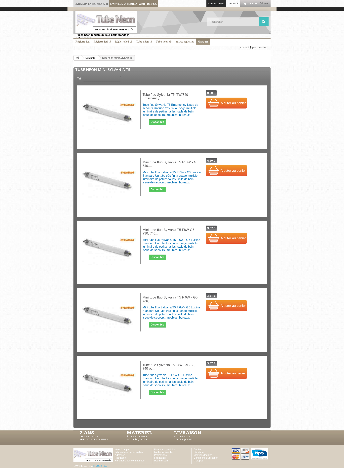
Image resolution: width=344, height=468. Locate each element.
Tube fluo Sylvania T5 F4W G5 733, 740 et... (169, 366)
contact (244, 47)
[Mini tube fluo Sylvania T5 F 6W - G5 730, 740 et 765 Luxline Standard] (109, 320)
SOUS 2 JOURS (183, 439)
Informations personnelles (129, 452)
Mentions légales (203, 455)
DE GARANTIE (89, 436)
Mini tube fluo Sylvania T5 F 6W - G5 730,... (170, 299)
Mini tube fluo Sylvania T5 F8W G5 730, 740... (168, 231)
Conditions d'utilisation (206, 457)
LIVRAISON (187, 432)
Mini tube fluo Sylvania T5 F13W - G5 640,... (170, 164)
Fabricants (160, 457)
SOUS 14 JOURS (137, 439)
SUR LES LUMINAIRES (94, 439)
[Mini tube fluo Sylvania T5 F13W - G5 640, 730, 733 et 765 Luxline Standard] (109, 185)
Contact (198, 449)
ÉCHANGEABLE (137, 436)
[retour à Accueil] (77, 57)
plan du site (259, 47)
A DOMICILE (182, 436)
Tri (79, 78)
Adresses (120, 455)
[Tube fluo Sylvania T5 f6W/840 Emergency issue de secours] (109, 117)
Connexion (233, 3)
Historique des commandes (130, 460)
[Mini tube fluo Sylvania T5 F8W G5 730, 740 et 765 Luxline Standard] (109, 252)
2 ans (87, 432)
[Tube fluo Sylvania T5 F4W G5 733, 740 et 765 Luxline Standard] (109, 387)
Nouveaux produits (164, 449)
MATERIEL (139, 432)
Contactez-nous (216, 3)
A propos (198, 460)
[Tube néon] (106, 22)
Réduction (120, 457)
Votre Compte (122, 449)
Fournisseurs (161, 460)
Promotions (160, 455)
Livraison (199, 452)
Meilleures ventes (163, 452)
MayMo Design (100, 466)
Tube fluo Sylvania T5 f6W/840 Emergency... (165, 96)
